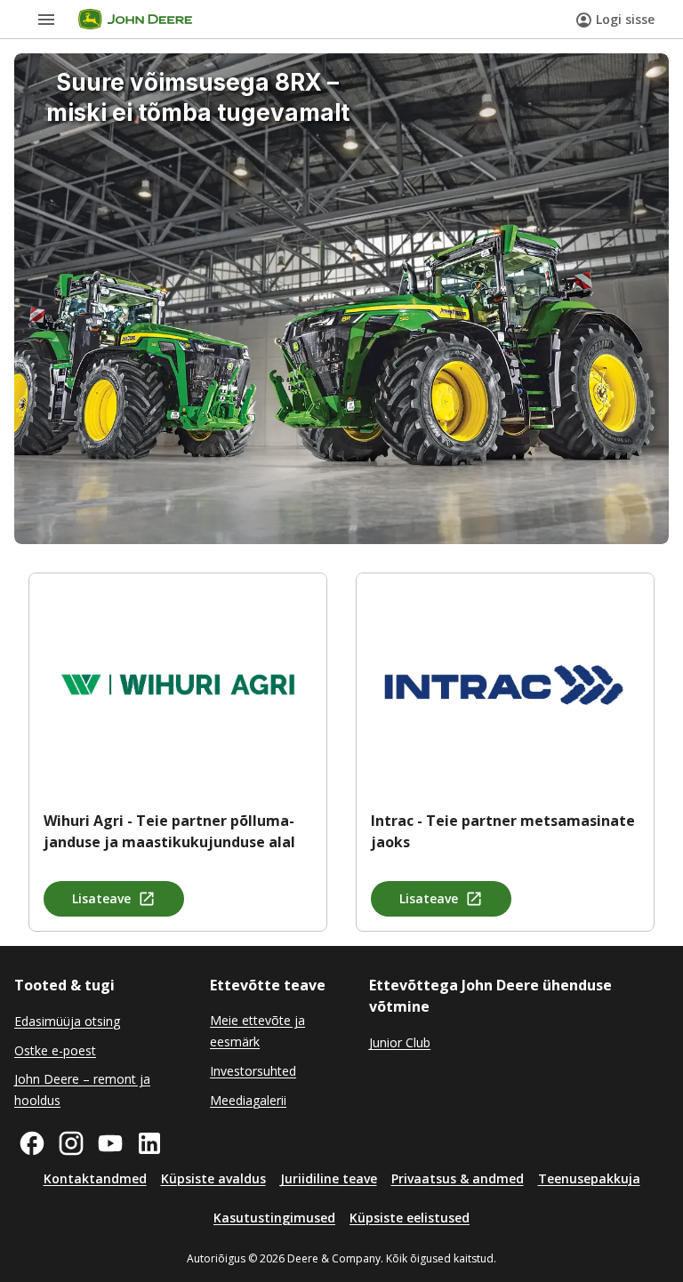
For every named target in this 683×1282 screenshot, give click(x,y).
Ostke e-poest (55, 1050)
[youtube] (110, 1143)
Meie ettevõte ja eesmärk (257, 1031)
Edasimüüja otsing (67, 1021)
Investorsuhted (253, 1070)
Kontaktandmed (95, 1178)
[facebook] (32, 1143)
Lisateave (101, 898)
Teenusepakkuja (589, 1178)
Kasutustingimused (274, 1217)
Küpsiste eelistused (410, 1217)
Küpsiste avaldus (213, 1178)
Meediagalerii (248, 1100)
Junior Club (399, 1042)
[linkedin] (149, 1143)
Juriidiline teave (328, 1178)
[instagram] (71, 1143)
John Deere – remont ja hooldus (82, 1089)
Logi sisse (625, 19)
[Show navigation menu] (46, 19)
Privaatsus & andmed (457, 1178)
